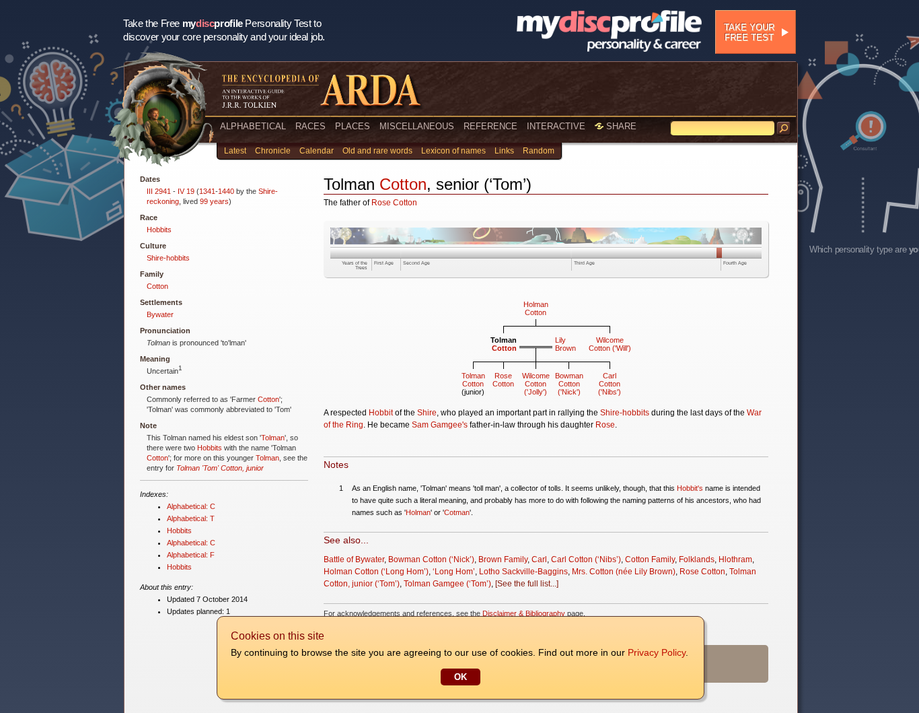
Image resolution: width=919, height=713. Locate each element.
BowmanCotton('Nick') (569, 384)
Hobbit (381, 412)
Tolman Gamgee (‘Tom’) (447, 583)
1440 (226, 191)
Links (504, 151)
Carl (539, 559)
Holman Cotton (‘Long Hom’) (376, 571)
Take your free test (749, 32)
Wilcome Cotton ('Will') (610, 344)
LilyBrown (565, 344)
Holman (418, 512)
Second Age (416, 263)
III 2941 (159, 191)
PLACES (352, 126)
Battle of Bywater (354, 559)
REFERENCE (490, 126)
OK (460, 677)
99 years (214, 201)
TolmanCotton (473, 380)
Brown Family (502, 559)
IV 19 (186, 191)
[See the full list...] (526, 583)
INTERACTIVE (556, 126)
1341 (207, 191)
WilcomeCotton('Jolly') (536, 384)
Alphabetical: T (191, 518)
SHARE (619, 126)
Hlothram (735, 559)
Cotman (457, 512)
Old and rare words (377, 151)
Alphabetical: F (191, 555)
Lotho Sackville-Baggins (523, 571)
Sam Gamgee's (440, 425)
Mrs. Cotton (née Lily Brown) (623, 571)
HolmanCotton (535, 308)
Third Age (584, 263)
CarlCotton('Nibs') (609, 384)
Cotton (157, 286)
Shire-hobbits (168, 258)
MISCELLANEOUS (416, 126)
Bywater (160, 314)
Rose (605, 425)
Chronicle (273, 151)
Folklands (696, 559)
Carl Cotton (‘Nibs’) (586, 559)
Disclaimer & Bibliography (523, 613)
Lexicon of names (453, 151)
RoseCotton (503, 380)
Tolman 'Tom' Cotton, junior (220, 468)
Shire (427, 412)
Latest (235, 151)
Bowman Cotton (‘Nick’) (431, 559)
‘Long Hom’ (454, 571)
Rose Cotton (394, 202)
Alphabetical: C (191, 506)
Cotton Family (650, 559)
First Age (384, 263)
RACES (310, 126)
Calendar (316, 151)
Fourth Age (735, 263)
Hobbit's (690, 488)
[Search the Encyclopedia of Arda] (784, 128)
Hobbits (159, 230)
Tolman (273, 438)
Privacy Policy (657, 652)
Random (538, 151)
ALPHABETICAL (253, 126)
